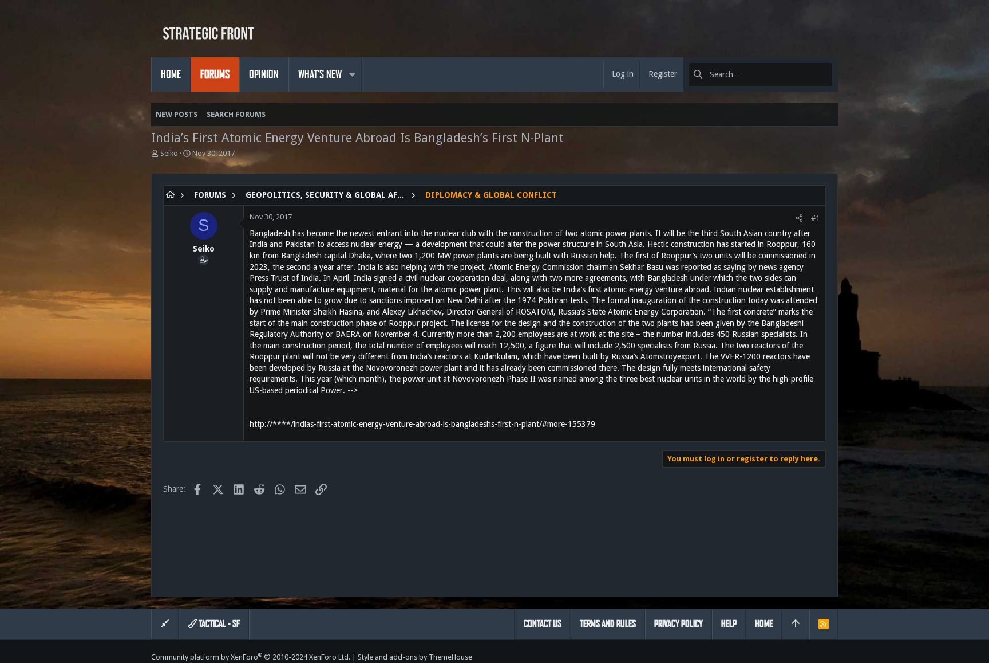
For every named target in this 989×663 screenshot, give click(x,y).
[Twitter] (833, 657)
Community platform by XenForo (250, 657)
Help (729, 623)
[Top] (795, 624)
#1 (815, 218)
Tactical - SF (218, 623)
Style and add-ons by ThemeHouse (415, 657)
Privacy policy (678, 623)
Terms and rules (608, 623)
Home (764, 623)
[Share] (799, 218)
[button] (352, 74)
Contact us (542, 623)
